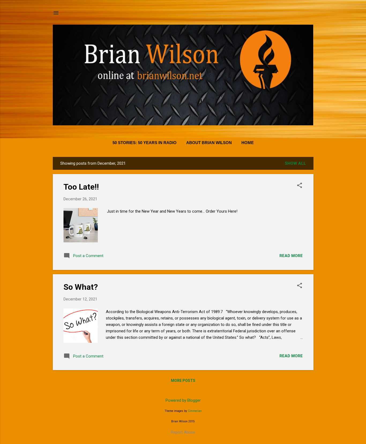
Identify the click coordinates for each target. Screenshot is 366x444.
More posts (183, 380)
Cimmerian (195, 411)
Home (247, 142)
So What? (81, 287)
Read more (291, 255)
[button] (299, 186)
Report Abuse (183, 432)
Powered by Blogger (183, 400)
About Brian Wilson (209, 142)
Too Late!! (81, 186)
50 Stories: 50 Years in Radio (145, 142)
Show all (295, 163)
